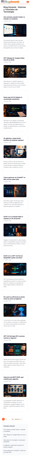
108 (12, 419)
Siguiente (18, 419)
